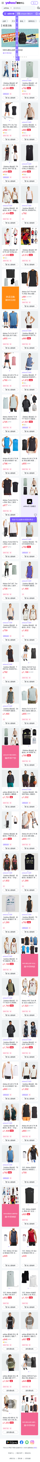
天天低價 (17, 32)
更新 (35, 1448)
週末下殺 (17, 45)
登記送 (17, 18)
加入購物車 (11, 98)
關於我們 (19, 1453)
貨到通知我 (10, 1349)
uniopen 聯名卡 (26, 13)
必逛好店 (17, 41)
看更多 (17, 58)
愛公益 (17, 54)
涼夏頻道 (17, 36)
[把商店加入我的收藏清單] (35, 515)
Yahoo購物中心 (14, 2)
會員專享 (17, 50)
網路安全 (12, 1458)
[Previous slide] (3, 69)
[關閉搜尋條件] (11, 8)
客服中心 (11, 1453)
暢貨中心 (17, 23)
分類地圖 (28, 1458)
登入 (34, 3)
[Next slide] (17, 69)
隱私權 (20, 1458)
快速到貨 (17, 27)
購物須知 (28, 1453)
